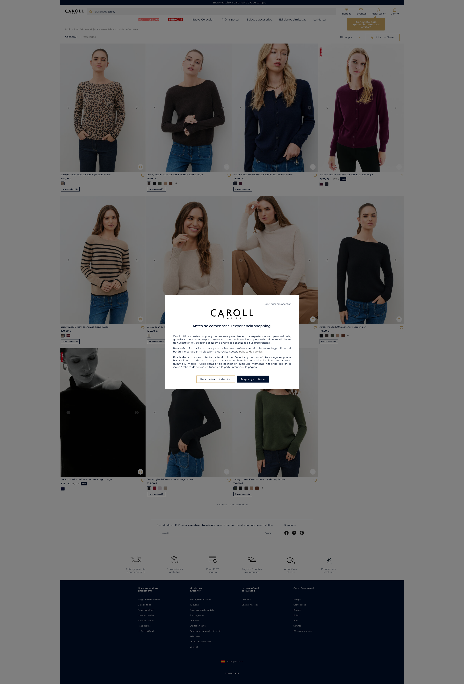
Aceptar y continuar (253, 379)
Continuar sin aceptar (277, 304)
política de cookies (251, 351)
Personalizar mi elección (215, 379)
